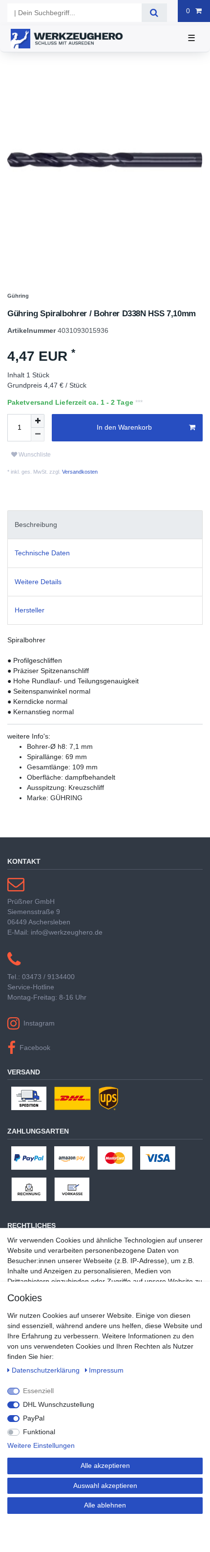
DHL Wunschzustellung (58, 1404)
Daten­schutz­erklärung (47, 1370)
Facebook (35, 1047)
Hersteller (29, 610)
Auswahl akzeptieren (105, 1485)
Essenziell (38, 1391)
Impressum (106, 1370)
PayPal (33, 1418)
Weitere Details (38, 582)
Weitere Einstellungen (41, 1445)
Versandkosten (79, 472)
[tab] (105, 524)
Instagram (39, 1023)
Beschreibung (36, 524)
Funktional (39, 1432)
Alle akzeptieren (105, 1465)
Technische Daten (42, 553)
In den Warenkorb (124, 427)
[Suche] (154, 12)
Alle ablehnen (105, 1505)
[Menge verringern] (37, 434)
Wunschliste (34, 454)
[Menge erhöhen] (37, 421)
